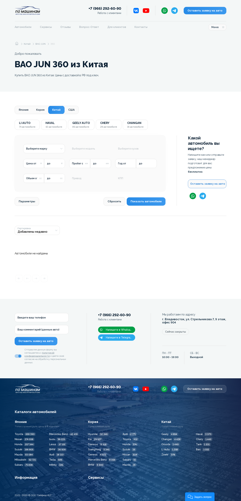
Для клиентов (116, 27)
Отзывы (65, 27)
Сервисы (46, 27)
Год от (122, 163)
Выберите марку (36, 148)
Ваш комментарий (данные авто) (38, 329)
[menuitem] (25, 27)
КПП (120, 178)
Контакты (140, 27)
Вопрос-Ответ (89, 27)
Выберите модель (83, 148)
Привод (77, 178)
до (48, 163)
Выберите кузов (128, 148)
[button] (200, 496)
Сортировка (24, 228)
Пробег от (78, 163)
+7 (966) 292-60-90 (105, 10)
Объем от (32, 178)
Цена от (31, 163)
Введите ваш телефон (31, 317)
